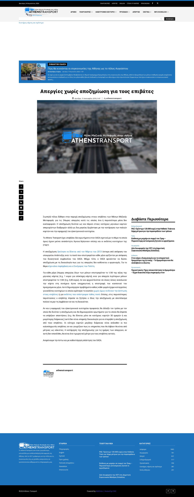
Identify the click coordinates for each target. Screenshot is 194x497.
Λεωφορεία (135, 246)
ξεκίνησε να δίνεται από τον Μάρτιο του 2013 (79, 251)
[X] (158, 3)
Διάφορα (134, 255)
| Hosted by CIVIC (109, 491)
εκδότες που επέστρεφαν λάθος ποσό (82, 294)
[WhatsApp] (21, 197)
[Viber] (21, 213)
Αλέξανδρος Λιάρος (54, 71)
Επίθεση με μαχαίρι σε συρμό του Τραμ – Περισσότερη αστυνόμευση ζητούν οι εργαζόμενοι (152, 239)
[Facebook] (152, 3)
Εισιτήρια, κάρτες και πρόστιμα (31, 23)
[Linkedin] (21, 202)
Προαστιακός (135, 267)
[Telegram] (21, 207)
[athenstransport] (48, 373)
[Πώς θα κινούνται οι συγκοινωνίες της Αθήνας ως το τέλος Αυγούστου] (33, 71)
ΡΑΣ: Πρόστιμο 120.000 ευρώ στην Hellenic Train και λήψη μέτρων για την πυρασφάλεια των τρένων (153, 230)
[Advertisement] (97, 42)
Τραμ (133, 236)
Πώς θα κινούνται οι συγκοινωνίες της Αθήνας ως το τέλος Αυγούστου (88, 68)
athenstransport (114, 98)
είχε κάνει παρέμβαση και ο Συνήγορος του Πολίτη (71, 266)
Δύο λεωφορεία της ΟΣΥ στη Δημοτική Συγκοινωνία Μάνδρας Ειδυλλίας (147, 249)
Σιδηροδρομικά (136, 226)
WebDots (99, 491)
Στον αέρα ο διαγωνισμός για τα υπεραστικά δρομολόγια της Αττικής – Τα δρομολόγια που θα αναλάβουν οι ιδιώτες (152, 260)
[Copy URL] (21, 218)
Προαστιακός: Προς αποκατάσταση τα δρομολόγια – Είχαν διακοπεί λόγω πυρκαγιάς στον (153, 271)
